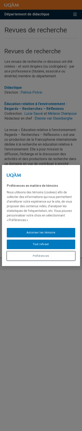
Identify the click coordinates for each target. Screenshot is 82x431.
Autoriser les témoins (41, 232)
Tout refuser (41, 244)
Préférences (41, 255)
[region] (41, 215)
